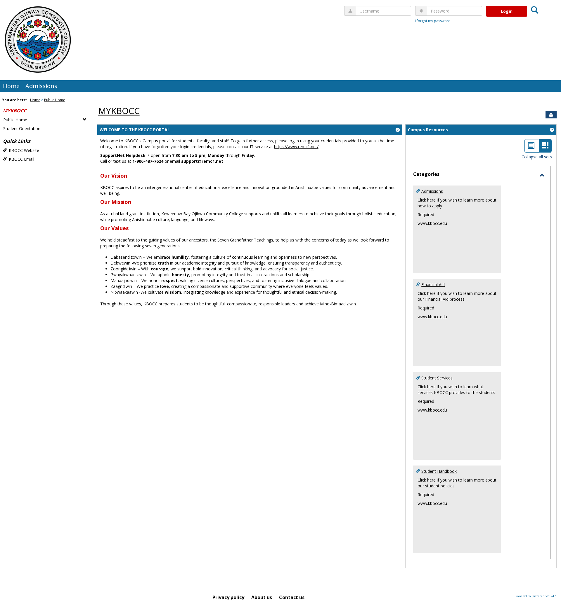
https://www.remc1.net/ (296, 146)
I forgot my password (433, 20)
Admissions (41, 86)
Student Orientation (21, 128)
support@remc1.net (202, 161)
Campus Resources (428, 129)
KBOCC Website (24, 150)
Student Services (437, 378)
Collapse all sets (537, 157)
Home (11, 86)
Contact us (291, 597)
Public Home (54, 99)
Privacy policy (228, 597)
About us (261, 597)
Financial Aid (433, 284)
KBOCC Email (21, 159)
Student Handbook (439, 471)
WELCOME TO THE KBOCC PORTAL (135, 129)
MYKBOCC (14, 110)
